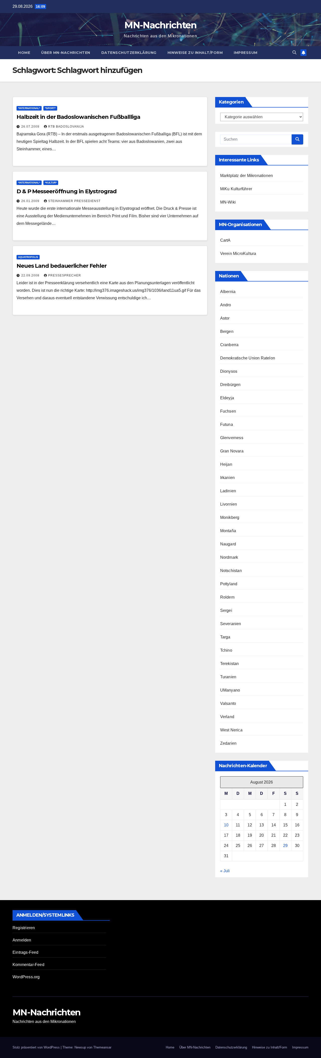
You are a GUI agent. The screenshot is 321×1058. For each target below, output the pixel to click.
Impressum (246, 52)
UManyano (230, 690)
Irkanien (227, 477)
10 (226, 825)
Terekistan (229, 663)
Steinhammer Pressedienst (74, 201)
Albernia (228, 292)
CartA (225, 240)
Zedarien (228, 743)
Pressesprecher (64, 275)
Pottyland (228, 584)
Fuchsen (228, 411)
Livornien (228, 504)
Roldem (227, 597)
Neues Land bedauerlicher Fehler (62, 265)
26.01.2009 (30, 201)
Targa (225, 637)
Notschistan (231, 570)
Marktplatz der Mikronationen (246, 175)
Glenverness (231, 438)
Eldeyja (227, 398)
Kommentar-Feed (28, 965)
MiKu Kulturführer (236, 189)
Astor (225, 318)
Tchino (226, 650)
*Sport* (50, 108)
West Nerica (231, 730)
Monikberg (229, 517)
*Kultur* (51, 182)
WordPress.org (26, 977)
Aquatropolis (28, 257)
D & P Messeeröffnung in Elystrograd (67, 191)
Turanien (228, 677)
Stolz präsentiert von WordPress (37, 1047)
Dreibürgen (230, 384)
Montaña (228, 531)
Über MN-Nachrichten (65, 52)
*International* (29, 108)
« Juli (225, 871)
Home (24, 52)
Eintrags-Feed (26, 952)
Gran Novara (232, 451)
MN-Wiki (228, 202)
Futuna (226, 424)
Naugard (228, 544)
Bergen (226, 331)
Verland (227, 717)
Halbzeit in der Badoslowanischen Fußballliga (78, 117)
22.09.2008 (30, 275)
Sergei (226, 610)
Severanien (230, 624)
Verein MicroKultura (238, 253)
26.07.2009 (30, 126)
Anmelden (22, 940)
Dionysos (228, 371)
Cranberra (229, 345)
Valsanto (228, 703)
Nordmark (229, 557)
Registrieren (24, 928)
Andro (225, 305)
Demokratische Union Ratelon (247, 358)
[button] (294, 52)
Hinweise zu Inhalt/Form (195, 52)
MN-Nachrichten (160, 25)
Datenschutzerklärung (128, 52)
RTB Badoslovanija (66, 126)
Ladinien (228, 491)
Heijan (226, 464)
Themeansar (102, 1047)
